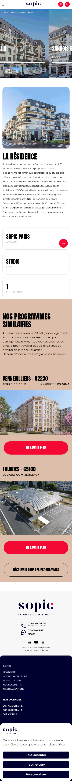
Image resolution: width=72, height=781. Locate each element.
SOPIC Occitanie (13, 710)
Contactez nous (34, 632)
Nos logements (12, 684)
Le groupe (9, 672)
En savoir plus (36, 448)
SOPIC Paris (10, 714)
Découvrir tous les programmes (36, 569)
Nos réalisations (18, 13)
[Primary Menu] (5, 4)
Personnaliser (36, 774)
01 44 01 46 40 (37, 623)
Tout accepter (36, 755)
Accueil (5, 13)
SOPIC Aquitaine (13, 705)
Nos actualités (12, 680)
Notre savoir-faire (15, 676)
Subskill (30, 650)
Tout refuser (36, 764)
